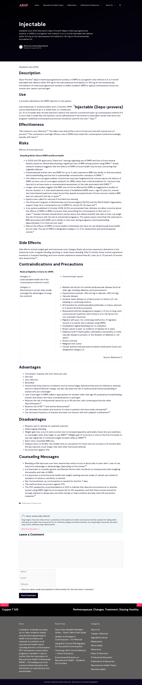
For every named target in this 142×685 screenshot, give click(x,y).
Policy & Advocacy (99, 653)
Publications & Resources (90, 5)
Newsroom (96, 649)
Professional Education (101, 657)
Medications (72, 5)
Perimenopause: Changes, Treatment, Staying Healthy (106, 609)
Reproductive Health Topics (53, 5)
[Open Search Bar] (120, 5)
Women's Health (98, 669)
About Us (109, 5)
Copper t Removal (99, 633)
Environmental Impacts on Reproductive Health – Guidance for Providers (70, 660)
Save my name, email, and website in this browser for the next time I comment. (57, 589)
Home (37, 5)
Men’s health (96, 645)
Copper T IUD (10, 609)
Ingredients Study (99, 637)
